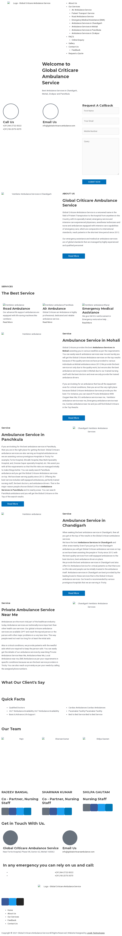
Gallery (72, 43)
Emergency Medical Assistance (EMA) (88, 20)
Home (10, 910)
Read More (7, 322)
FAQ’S (71, 36)
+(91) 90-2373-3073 (12, 129)
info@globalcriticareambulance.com (78, 852)
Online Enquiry (78, 40)
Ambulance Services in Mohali (85, 26)
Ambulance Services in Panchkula (86, 30)
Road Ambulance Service (83, 16)
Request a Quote (76, 53)
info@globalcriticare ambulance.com (59, 125)
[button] (95, 6)
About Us (73, 3)
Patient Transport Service (83, 13)
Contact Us (74, 46)
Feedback (76, 50)
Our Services (74, 6)
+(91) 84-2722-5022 (12, 125)
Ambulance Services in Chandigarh (87, 23)
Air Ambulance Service (82, 10)
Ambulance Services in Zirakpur (86, 33)
